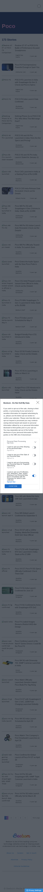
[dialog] (21, 446)
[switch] (34, 447)
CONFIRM (13, 486)
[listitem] (21, 442)
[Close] (38, 403)
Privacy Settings (35, 890)
